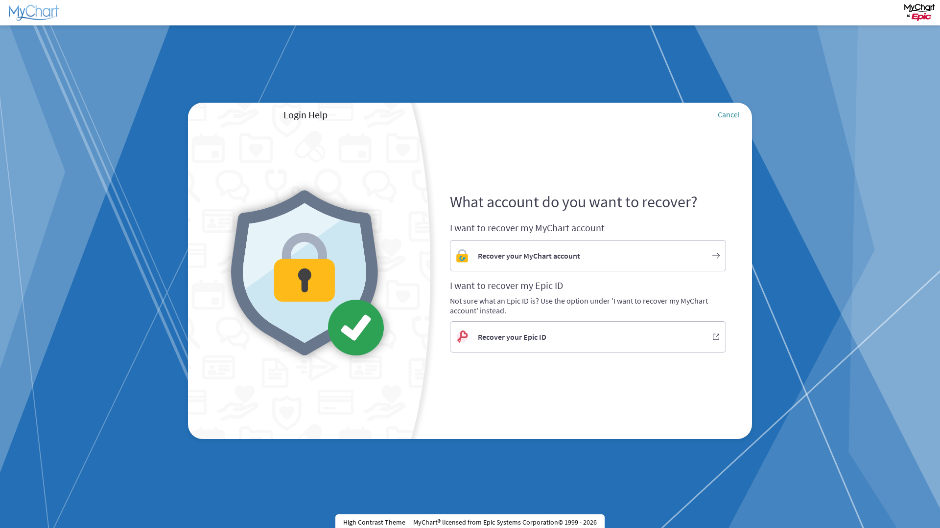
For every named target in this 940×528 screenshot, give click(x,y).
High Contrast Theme (374, 522)
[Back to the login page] (34, 13)
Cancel (729, 114)
